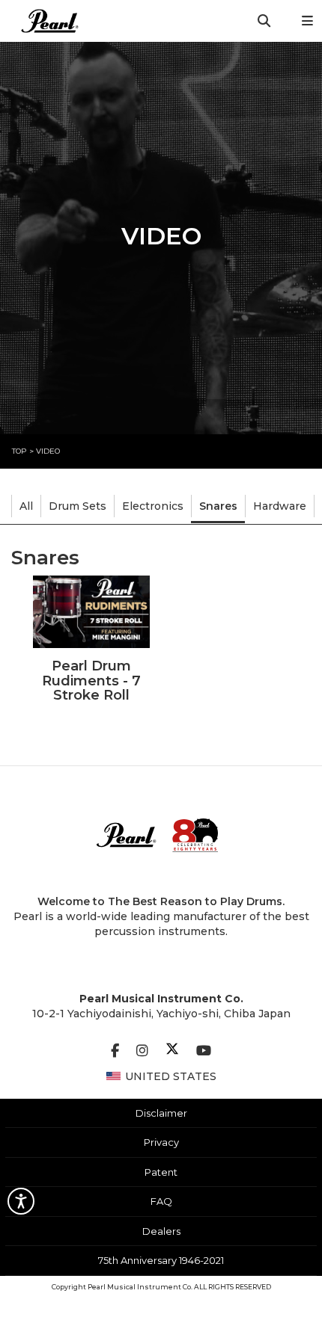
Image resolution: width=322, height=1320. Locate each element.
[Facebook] (115, 1051)
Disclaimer (161, 1113)
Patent (161, 1172)
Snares (218, 506)
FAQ (161, 1201)
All (26, 506)
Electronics (152, 506)
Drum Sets (77, 506)
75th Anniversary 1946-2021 (161, 1260)
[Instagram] (142, 1051)
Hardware (279, 506)
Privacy (161, 1142)
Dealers (161, 1231)
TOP (19, 451)
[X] (172, 1051)
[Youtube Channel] (203, 1051)
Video (48, 451)
